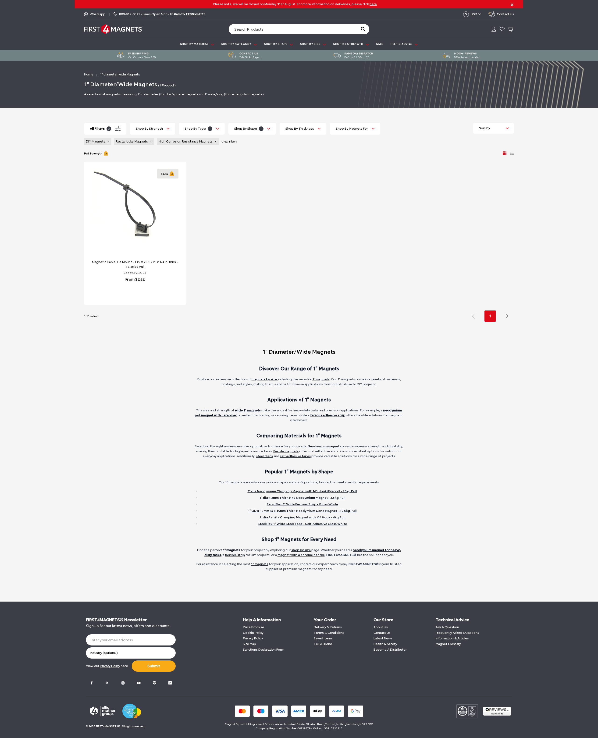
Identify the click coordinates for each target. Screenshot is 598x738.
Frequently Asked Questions (457, 633)
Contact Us (382, 633)
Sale (379, 44)
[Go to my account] (493, 29)
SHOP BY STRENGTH (348, 44)
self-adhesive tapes (295, 456)
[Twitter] (107, 683)
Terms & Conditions (329, 633)
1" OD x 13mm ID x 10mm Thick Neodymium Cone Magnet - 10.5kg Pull (302, 511)
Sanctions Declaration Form (263, 649)
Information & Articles (452, 638)
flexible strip (235, 555)
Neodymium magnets (324, 446)
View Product (130, 291)
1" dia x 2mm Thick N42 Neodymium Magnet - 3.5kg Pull (302, 498)
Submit (153, 665)
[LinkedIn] (170, 683)
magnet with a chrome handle (301, 555)
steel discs (264, 456)
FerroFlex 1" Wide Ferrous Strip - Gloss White (302, 504)
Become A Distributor (390, 649)
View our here (107, 666)
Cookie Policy (253, 633)
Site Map (249, 644)
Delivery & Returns (328, 627)
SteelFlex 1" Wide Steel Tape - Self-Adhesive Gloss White (302, 524)
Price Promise (253, 627)
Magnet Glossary (448, 644)
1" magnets (321, 379)
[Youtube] (138, 683)
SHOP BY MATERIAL (194, 44)
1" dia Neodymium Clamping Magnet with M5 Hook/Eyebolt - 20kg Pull (302, 491)
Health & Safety (385, 644)
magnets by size (264, 379)
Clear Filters (229, 141)
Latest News (383, 638)
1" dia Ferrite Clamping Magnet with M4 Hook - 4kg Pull (302, 517)
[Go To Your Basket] (511, 29)
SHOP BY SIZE (310, 44)
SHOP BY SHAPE (276, 44)
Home (88, 74)
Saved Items (323, 638)
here (373, 4)
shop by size (301, 550)
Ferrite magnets (286, 451)
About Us (381, 627)
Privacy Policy (253, 638)
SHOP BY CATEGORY (236, 44)
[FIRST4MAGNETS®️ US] (113, 29)
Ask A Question (447, 627)
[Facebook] (91, 683)
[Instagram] (123, 683)
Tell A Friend (323, 644)
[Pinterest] (154, 683)
